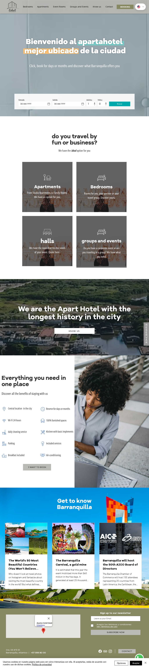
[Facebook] (100, 651)
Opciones (121, 663)
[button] (28, 7)
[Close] (145, 663)
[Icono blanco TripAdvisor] (105, 651)
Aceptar (136, 663)
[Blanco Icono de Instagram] (110, 651)
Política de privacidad (42, 664)
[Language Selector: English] (140, 6)
